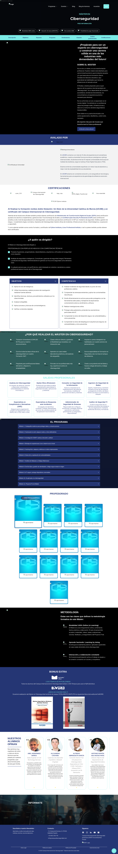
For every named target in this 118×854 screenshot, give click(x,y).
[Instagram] (87, 832)
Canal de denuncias (94, 847)
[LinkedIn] (91, 832)
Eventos (63, 6)
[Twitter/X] (98, 832)
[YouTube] (95, 832)
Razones (39, 37)
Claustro (79, 37)
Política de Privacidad (71, 847)
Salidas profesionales (92, 37)
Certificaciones (105, 37)
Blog (73, 6)
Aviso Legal (23, 847)
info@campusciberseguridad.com (57, 838)
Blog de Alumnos (84, 6)
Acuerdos (97, 6)
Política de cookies (47, 847)
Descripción (12, 37)
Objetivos (25, 37)
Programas (51, 6)
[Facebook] (83, 832)
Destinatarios (66, 37)
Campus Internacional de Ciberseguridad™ (53, 850)
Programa (52, 37)
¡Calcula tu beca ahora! (86, 129)
